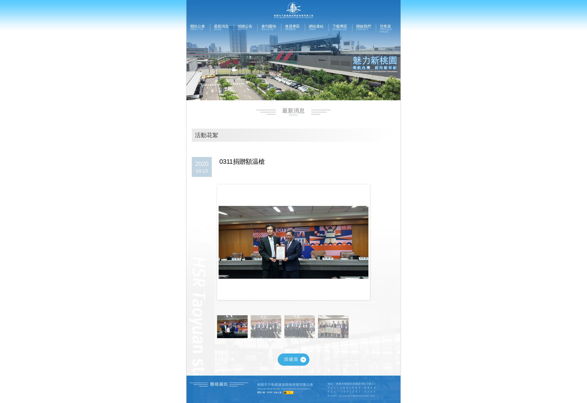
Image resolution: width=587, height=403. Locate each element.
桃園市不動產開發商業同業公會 (293, 10)
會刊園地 (268, 27)
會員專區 (292, 27)
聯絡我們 (363, 27)
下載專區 (339, 27)
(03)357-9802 (359, 387)
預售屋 (386, 28)
